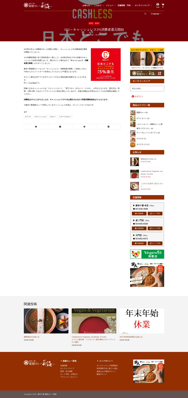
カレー (53, 116)
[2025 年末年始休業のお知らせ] (142, 321)
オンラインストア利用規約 (107, 365)
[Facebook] (36, 126)
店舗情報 (63, 365)
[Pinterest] (84, 126)
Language (155, 13)
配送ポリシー (102, 374)
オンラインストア (142, 5)
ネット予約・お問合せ (69, 374)
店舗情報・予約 (124, 5)
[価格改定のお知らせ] (46, 321)
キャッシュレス (40, 116)
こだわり (98, 5)
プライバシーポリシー (69, 377)
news (91, 23)
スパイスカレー (65, 116)
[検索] (145, 14)
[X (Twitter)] (60, 126)
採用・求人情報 (66, 371)
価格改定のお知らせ (148, 159)
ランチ (28, 116)
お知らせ (86, 5)
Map (151, 205)
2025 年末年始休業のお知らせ (131, 337)
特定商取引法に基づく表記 (107, 368)
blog (97, 23)
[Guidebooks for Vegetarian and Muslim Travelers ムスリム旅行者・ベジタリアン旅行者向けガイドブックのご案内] (94, 321)
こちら (33, 83)
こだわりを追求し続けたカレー (152, 185)
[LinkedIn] (109, 126)
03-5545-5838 (142, 209)
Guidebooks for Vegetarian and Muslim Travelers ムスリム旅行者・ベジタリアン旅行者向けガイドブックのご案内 (152, 173)
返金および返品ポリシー (106, 371)
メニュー (109, 5)
